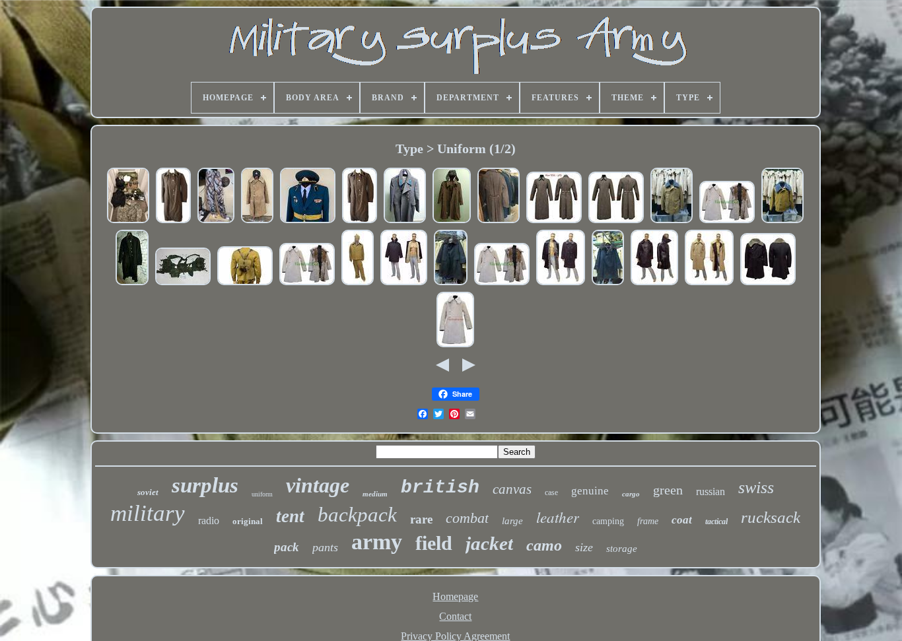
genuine (590, 491)
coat (682, 520)
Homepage (455, 596)
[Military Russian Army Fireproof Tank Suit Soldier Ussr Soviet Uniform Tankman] (357, 283)
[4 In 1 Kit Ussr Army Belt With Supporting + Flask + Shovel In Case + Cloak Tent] (245, 283)
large (512, 521)
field (433, 543)
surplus (205, 485)
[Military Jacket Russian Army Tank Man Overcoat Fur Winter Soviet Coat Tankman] (782, 221)
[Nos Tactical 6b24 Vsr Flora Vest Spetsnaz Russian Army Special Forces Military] (183, 283)
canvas (512, 489)
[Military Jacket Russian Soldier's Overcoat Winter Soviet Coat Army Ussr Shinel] (616, 221)
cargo (631, 494)
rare (421, 519)
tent (290, 516)
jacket (489, 543)
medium (375, 494)
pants (325, 547)
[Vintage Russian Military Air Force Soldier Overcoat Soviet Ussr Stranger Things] (173, 221)
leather (557, 516)
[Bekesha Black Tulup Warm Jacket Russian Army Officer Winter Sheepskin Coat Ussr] (608, 283)
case (551, 492)
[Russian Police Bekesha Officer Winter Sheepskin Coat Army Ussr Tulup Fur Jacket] (560, 283)
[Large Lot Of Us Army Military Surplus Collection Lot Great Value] (128, 221)
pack (286, 547)
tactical (716, 521)
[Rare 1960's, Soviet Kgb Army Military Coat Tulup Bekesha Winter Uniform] (257, 221)
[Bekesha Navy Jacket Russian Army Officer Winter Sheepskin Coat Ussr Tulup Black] (654, 283)
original (247, 521)
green (668, 490)
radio (208, 520)
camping (608, 521)
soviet (147, 492)
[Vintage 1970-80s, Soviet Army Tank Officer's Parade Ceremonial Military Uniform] (307, 221)
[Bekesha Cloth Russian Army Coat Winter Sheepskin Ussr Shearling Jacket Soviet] (403, 283)
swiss (756, 487)
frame (647, 521)
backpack (357, 514)
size (584, 547)
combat (467, 518)
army (376, 541)
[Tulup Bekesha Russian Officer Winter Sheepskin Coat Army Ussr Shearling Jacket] (727, 221)
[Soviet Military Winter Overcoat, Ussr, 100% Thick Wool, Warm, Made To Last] (498, 221)
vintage (317, 485)
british (440, 487)
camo (544, 545)
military (147, 513)
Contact (455, 616)
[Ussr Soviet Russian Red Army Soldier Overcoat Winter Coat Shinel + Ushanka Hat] (452, 221)
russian (710, 491)
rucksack (770, 517)
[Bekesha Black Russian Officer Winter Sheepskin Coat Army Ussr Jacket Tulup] (768, 283)
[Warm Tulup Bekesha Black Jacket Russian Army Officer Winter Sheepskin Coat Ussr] (450, 283)
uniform (262, 494)
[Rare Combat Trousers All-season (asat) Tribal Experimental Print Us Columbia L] (215, 221)
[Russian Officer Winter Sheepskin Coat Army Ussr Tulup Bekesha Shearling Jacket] (455, 345)
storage (621, 548)
